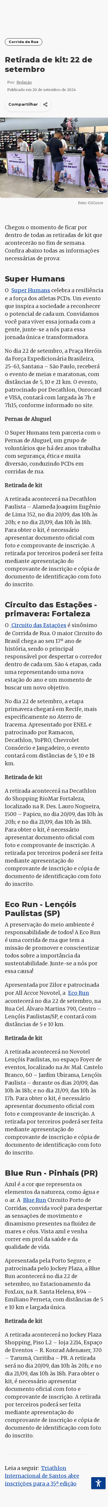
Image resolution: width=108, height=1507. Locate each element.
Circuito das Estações (38, 625)
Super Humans (30, 290)
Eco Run (78, 993)
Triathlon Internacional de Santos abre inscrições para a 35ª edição (42, 1476)
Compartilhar (23, 104)
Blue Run (34, 1200)
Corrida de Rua (23, 42)
